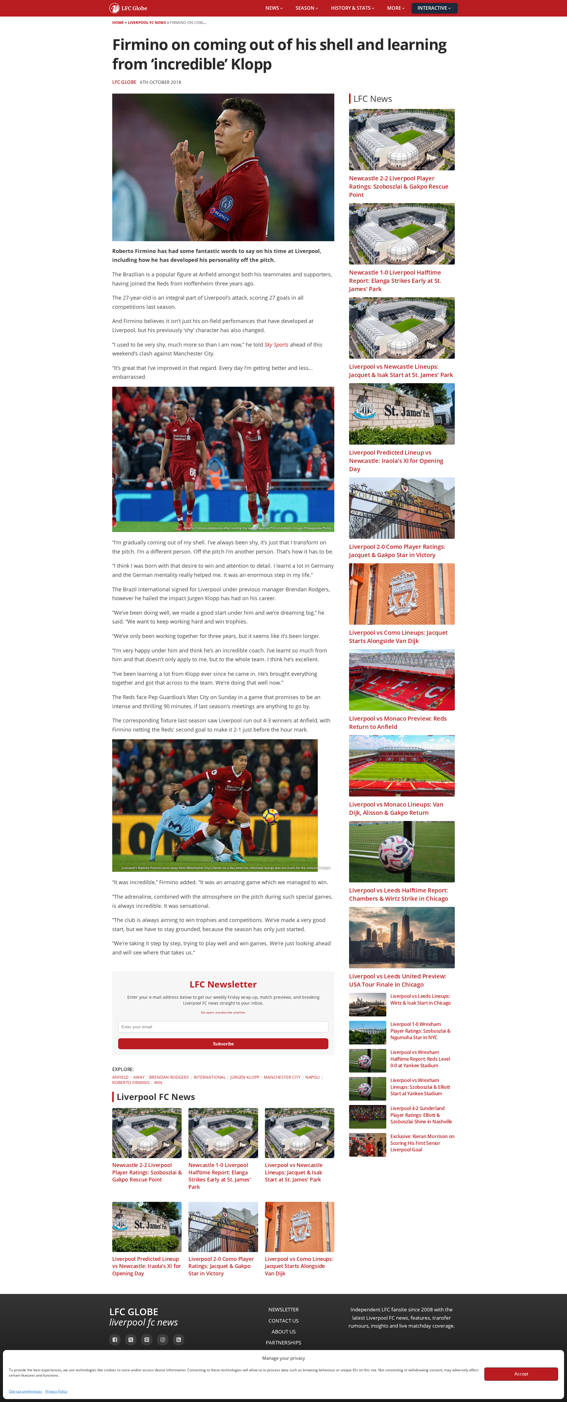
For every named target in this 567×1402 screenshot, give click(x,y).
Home (118, 22)
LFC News (372, 98)
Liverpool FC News (147, 22)
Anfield (120, 1077)
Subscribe (223, 1043)
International (210, 1077)
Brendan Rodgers (169, 1077)
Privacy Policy (56, 1391)
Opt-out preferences (25, 1391)
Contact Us (283, 1320)
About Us (284, 1331)
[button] (275, 8)
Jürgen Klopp (244, 1077)
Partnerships (283, 1342)
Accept (521, 1373)
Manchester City (282, 1077)
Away (139, 1077)
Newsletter (283, 1309)
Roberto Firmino (131, 1082)
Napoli (312, 1077)
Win (158, 1082)
